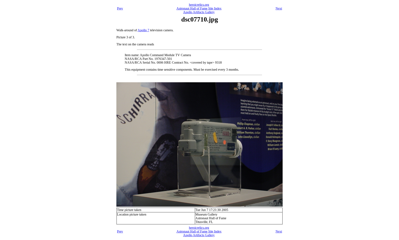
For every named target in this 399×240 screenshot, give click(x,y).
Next (279, 8)
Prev (120, 8)
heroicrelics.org (199, 4)
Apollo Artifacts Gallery (199, 12)
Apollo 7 (143, 30)
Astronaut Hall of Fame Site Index (199, 8)
